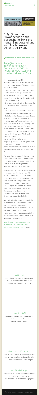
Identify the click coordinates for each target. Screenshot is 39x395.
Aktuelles (19, 275)
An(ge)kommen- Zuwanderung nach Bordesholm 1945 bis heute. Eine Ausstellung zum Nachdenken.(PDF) (17, 68)
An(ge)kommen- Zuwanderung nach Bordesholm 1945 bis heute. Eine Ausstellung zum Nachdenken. (17, 224)
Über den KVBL (19, 313)
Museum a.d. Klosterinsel (19, 351)
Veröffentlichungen (19, 370)
